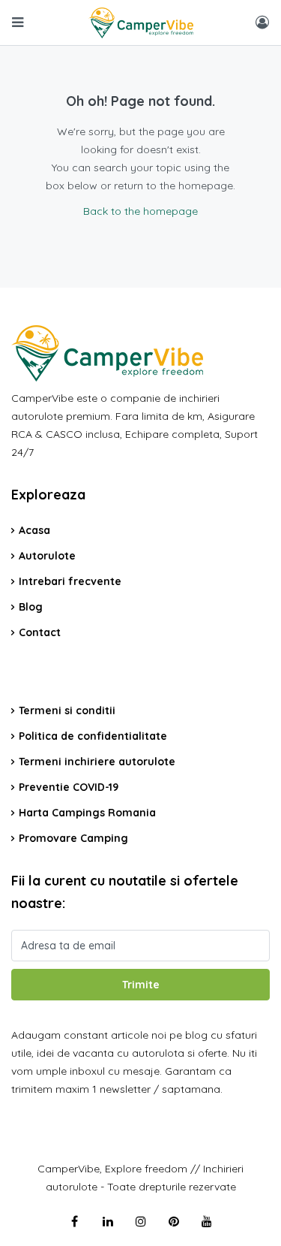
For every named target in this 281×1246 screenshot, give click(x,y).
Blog (31, 607)
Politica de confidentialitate (93, 736)
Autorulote (47, 556)
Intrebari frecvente (70, 581)
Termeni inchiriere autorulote (97, 761)
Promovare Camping (73, 838)
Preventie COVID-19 (68, 787)
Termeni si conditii (67, 710)
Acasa (34, 530)
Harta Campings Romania (87, 812)
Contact (40, 632)
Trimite (141, 984)
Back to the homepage (140, 211)
